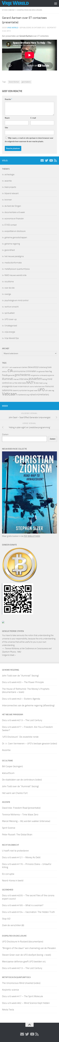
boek (49, 367)
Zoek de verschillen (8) (13, 925)
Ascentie (6, 750)
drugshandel (41, 371)
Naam (7, 118)
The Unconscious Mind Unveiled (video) (21, 983)
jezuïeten (35, 379)
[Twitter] (46, 160)
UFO (41, 390)
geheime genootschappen (16, 237)
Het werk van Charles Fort (15, 793)
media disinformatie (13, 262)
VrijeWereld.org (23, 395)
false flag (48, 371)
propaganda (7, 386)
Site (6, 127)
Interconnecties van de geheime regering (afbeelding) (28, 705)
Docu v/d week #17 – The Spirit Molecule (22, 996)
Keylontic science (10, 989)
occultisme (9, 281)
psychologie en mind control (16, 300)
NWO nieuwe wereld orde (15, 275)
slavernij (16, 390)
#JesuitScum (8, 773)
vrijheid (32, 394)
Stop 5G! (6, 918)
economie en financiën (14, 218)
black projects (10, 187)
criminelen (31, 371)
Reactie (8, 99)
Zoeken (5, 434)
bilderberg (43, 367)
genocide (11, 375)
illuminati (7, 379)
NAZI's (30, 382)
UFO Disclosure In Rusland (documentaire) (22, 941)
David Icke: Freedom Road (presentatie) (21, 807)
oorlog (45, 383)
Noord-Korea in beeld (12, 880)
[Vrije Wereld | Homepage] (20, 3)
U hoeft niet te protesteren (15, 850)
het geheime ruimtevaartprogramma (42, 375)
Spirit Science (8, 827)
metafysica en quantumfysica (17, 269)
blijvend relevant (12, 193)
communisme (19, 371)
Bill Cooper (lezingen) (12, 766)
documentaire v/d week (15, 212)
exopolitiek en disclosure (29, 10)
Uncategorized (11, 325)
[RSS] (55, 160)
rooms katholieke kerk (37, 386)
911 (7, 367)
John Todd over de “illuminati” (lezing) (20, 675)
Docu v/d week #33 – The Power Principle (23, 682)
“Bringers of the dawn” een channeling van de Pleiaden (29, 948)
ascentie (8, 181)
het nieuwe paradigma (14, 256)
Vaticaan (9, 393)
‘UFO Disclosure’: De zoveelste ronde (20, 736)
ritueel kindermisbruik (21, 386)
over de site (10, 288)
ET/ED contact (9, 10)
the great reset (32, 390)
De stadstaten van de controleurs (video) (22, 779)
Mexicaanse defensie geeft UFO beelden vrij (24, 961)
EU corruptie (8, 874)
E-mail (33, 118)
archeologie (9, 174)
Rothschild (49, 386)
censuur (4, 371)
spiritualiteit (10, 313)
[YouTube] (51, 160)
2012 (4, 367)
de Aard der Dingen (13, 206)
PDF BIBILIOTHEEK (32, 536)
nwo (41, 383)
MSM (20, 383)
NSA (37, 383)
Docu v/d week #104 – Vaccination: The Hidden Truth (28, 912)
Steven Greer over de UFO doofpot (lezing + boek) (26, 954)
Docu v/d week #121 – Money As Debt (21, 857)
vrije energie (10, 332)
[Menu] (55, 3)
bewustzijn (33, 367)
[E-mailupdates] (42, 160)
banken (25, 367)
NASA (24, 383)
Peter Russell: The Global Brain (17, 834)
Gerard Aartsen (14, 82)
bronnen (8, 199)
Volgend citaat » (9, 655)
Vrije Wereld (12, 28)
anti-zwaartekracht (16, 367)
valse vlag (51, 390)
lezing (44, 379)
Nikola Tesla (8, 1009)
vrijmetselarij (42, 394)
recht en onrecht (12, 306)
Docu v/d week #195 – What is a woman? (22, 905)
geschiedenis (26, 82)
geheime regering (12, 244)
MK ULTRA (13, 383)
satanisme (7, 390)
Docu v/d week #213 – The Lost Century (22, 720)
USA (46, 390)
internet (16, 379)
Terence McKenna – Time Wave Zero (20, 814)
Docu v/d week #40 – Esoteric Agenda (21, 698)
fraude (5, 375)
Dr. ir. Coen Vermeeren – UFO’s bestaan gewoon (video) (29, 743)
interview (23, 379)
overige (8, 294)
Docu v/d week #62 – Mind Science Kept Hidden (26, 1003)
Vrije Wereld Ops (12, 338)
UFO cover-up (11, 319)
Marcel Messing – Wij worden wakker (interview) (26, 821)
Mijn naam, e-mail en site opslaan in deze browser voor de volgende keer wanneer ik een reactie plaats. (29, 140)
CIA (10, 371)
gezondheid (10, 250)
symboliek (23, 390)
